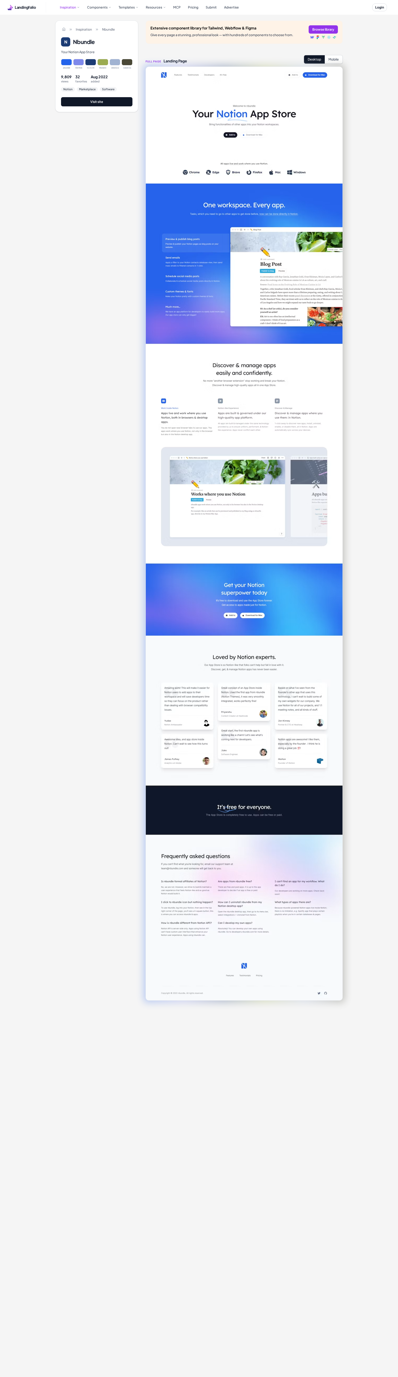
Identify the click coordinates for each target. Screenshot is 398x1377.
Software (108, 89)
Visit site (96, 101)
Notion (68, 89)
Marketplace (87, 89)
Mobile (333, 59)
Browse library (323, 29)
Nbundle (108, 29)
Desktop (314, 59)
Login (379, 7)
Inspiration (84, 29)
